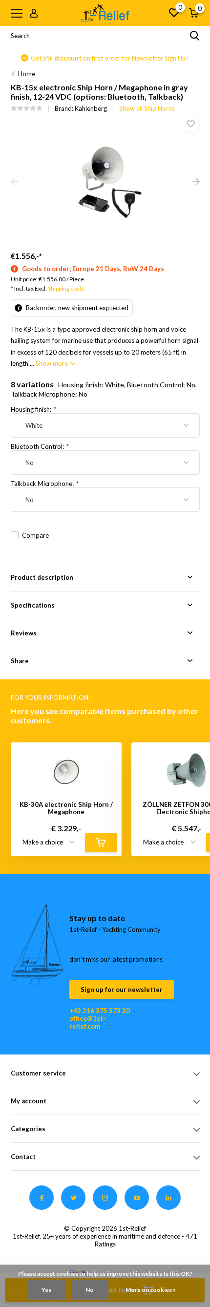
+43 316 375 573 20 (99, 1010)
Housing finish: (33, 409)
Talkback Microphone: (44, 483)
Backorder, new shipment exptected (76, 308)
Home (26, 74)
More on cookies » (151, 1289)
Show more (52, 363)
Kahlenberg (91, 108)
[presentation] (14, 182)
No (89, 1289)
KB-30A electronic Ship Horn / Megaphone (66, 808)
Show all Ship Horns (147, 108)
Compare (35, 535)
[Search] (195, 36)
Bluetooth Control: (39, 446)
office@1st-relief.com (87, 1022)
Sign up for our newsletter (122, 989)
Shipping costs (66, 288)
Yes (46, 1289)
